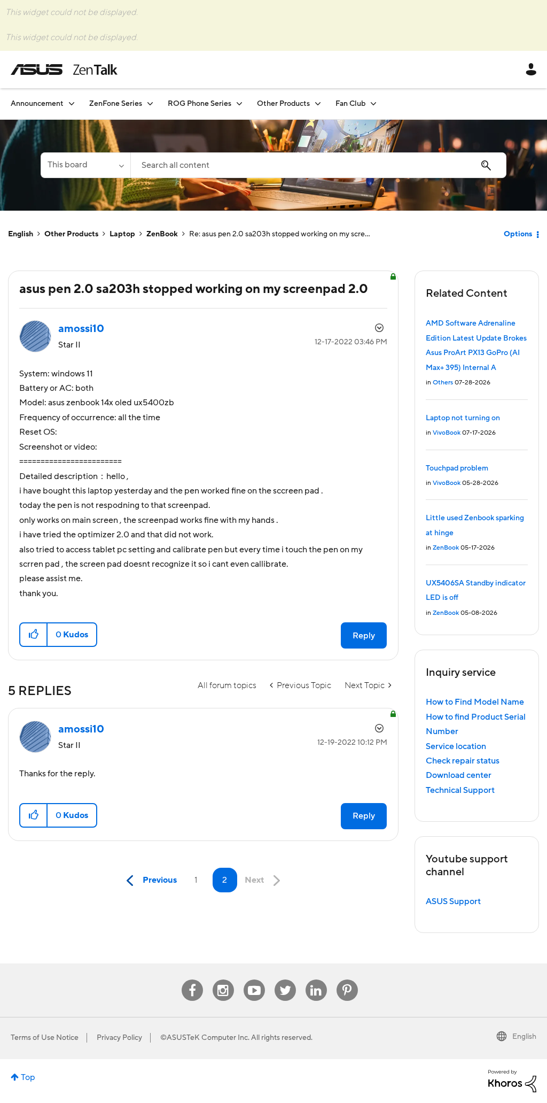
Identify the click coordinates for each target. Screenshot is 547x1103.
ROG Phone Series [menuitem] (199, 104)
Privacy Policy (119, 1038)
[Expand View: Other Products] (317, 103)
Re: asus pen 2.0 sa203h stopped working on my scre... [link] (279, 234)
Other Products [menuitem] (283, 104)
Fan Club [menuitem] (350, 104)
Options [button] (518, 234)
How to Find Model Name (475, 702)
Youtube (254, 979)
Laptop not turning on (463, 418)
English (20, 234)
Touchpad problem (457, 468)
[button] (34, 634)
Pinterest (347, 979)
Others (443, 383)
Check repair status (462, 760)
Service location (456, 746)
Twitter (285, 979)
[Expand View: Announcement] (71, 103)
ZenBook (162, 234)
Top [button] (28, 1077)
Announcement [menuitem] (37, 104)
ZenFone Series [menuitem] (115, 104)
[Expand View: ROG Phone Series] (239, 103)
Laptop (122, 234)
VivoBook (446, 433)
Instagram (223, 979)
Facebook (192, 979)
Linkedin (316, 979)
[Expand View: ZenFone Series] (150, 103)
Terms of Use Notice (45, 1038)
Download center (458, 775)
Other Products (71, 234)
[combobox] (318, 165)
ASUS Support (453, 901)
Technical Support (460, 790)
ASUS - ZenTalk (64, 69)
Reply (364, 635)
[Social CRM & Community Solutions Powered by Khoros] (512, 1080)
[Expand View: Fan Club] (373, 103)
